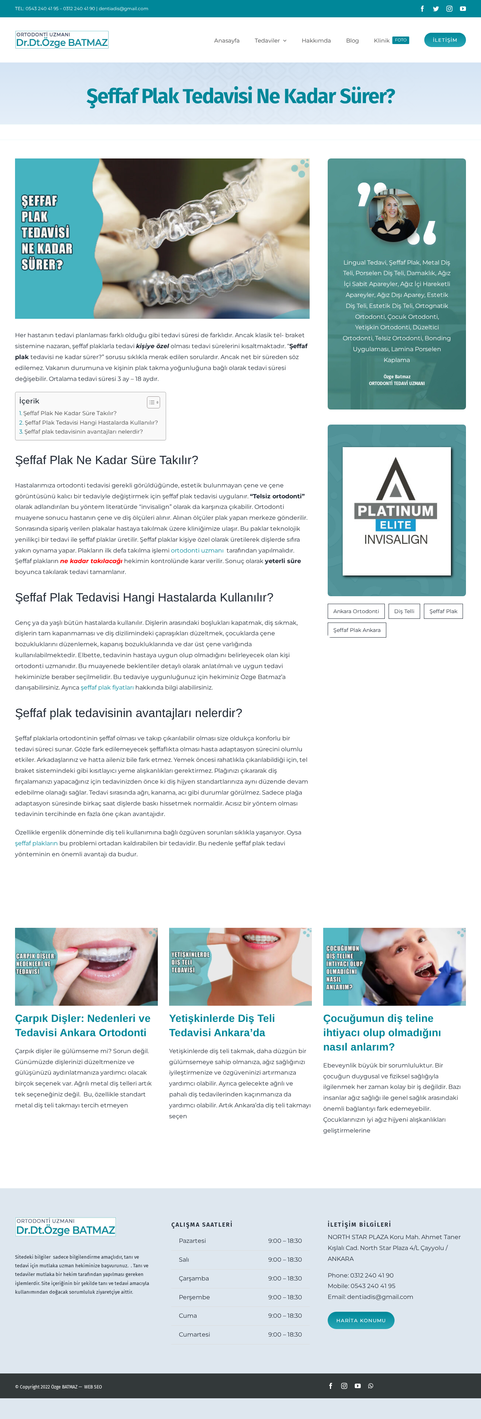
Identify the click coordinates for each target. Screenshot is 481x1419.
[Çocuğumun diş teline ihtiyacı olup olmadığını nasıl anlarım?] (394, 967)
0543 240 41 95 (373, 1286)
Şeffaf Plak (443, 611)
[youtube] (463, 9)
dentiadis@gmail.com (123, 8)
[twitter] (436, 9)
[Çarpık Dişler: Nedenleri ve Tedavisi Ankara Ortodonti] (86, 967)
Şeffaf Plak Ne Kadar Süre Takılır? (70, 413)
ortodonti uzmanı (198, 550)
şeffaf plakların (36, 843)
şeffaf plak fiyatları (107, 687)
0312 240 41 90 (372, 1275)
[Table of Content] (153, 402)
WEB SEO (93, 1387)
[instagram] (449, 9)
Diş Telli (404, 611)
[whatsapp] (371, 1386)
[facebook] (422, 9)
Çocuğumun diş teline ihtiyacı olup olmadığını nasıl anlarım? (382, 1032)
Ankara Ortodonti (356, 611)
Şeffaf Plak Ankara (357, 630)
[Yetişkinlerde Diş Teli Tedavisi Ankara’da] (240, 967)
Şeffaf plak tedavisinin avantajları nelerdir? (83, 431)
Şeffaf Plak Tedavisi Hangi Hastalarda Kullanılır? (91, 422)
